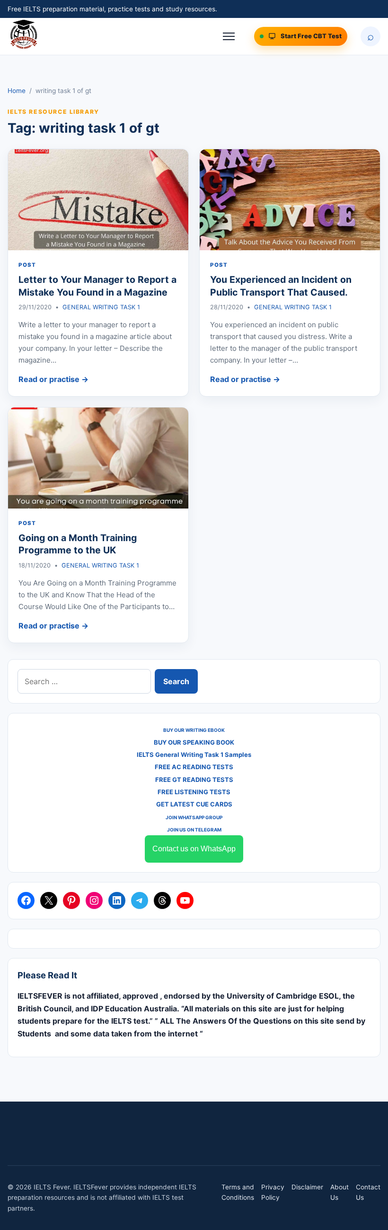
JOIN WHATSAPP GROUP (194, 817)
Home (17, 90)
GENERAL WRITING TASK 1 (101, 307)
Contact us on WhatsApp (194, 849)
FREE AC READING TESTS (194, 767)
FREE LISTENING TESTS (194, 792)
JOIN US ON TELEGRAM (194, 829)
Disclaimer (307, 1187)
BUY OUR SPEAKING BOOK (194, 742)
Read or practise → (53, 379)
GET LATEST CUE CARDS (194, 804)
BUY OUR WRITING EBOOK (194, 730)
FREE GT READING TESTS (194, 779)
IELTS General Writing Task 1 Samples (194, 754)
